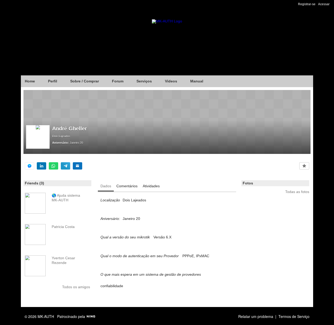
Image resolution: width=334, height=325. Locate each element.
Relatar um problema (255, 316)
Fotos (248, 183)
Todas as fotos (297, 192)
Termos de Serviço (293, 316)
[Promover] (304, 166)
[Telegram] (65, 166)
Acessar (324, 4)
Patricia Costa (63, 227)
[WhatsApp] (53, 166)
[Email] (77, 166)
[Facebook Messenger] (29, 166)
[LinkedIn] (41, 166)
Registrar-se (306, 4)
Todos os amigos (76, 287)
